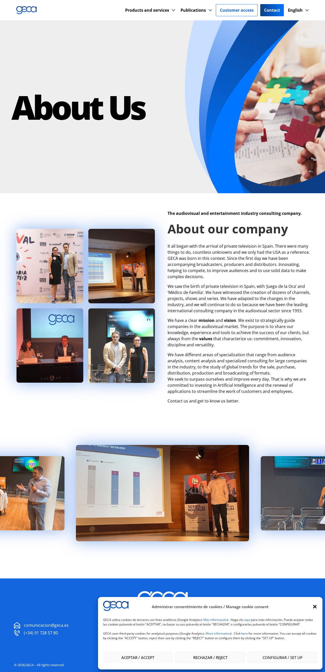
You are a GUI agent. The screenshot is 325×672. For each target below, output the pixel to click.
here (244, 633)
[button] (314, 606)
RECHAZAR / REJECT (210, 657)
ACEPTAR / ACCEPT (137, 657)
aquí (247, 620)
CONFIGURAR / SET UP (282, 657)
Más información (215, 620)
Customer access (237, 10)
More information (218, 633)
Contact (272, 10)
